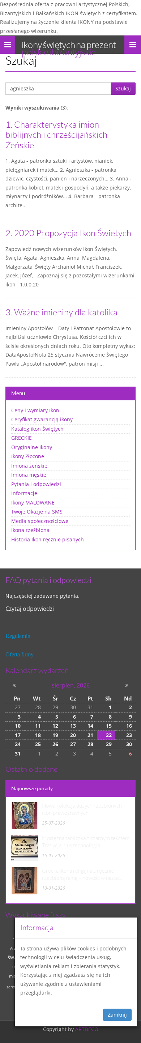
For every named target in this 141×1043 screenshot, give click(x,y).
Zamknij (117, 1014)
